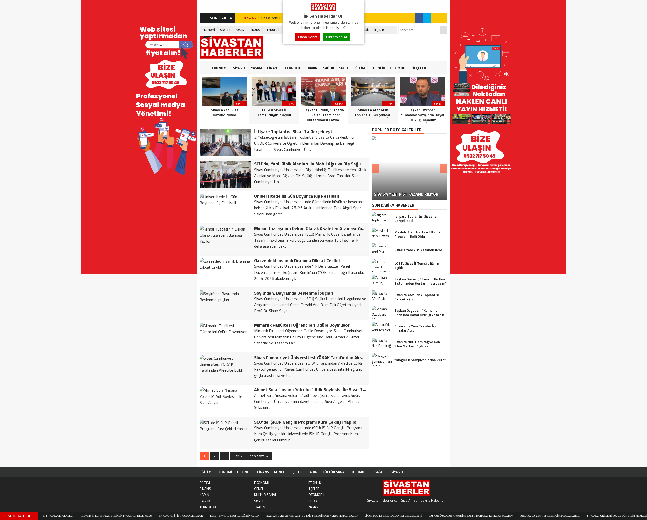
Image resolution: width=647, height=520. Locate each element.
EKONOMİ (209, 30)
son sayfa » (259, 456)
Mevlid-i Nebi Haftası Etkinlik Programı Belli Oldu (93, 515)
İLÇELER (379, 30)
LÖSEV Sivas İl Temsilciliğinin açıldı (211, 515)
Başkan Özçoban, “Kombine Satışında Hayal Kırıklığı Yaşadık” (448, 515)
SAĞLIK (328, 67)
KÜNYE (207, 37)
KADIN (313, 67)
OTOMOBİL (399, 67)
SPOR (343, 67)
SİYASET (225, 30)
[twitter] (427, 18)
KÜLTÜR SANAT (334, 471)
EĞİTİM (359, 67)
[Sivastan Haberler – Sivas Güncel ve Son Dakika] (323, 10)
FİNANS (255, 30)
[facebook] (419, 18)
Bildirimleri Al (336, 37)
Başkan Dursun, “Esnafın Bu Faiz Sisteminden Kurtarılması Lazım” (289, 515)
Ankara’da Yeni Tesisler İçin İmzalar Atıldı (527, 515)
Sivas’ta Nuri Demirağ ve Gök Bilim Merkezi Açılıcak (600, 515)
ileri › (238, 456)
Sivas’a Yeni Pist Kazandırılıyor (158, 515)
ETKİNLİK (377, 67)
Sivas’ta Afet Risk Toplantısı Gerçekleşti (370, 515)
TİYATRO (260, 506)
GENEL (279, 471)
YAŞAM (240, 30)
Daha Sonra (308, 37)
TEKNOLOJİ (272, 30)
